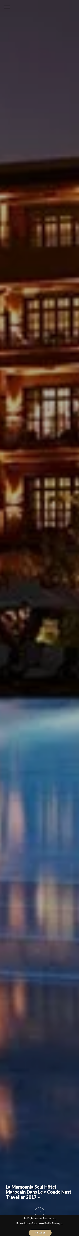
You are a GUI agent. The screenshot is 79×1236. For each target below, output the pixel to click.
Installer (40, 1232)
